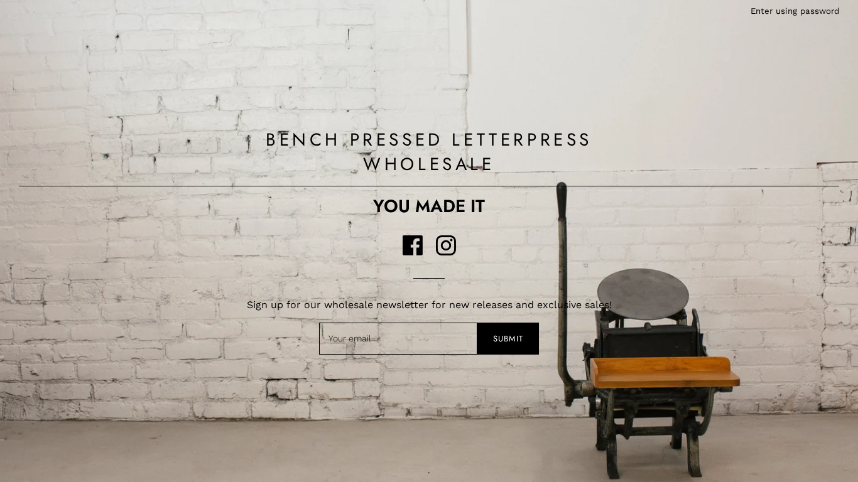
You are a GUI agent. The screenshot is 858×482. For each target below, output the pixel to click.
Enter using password (795, 11)
